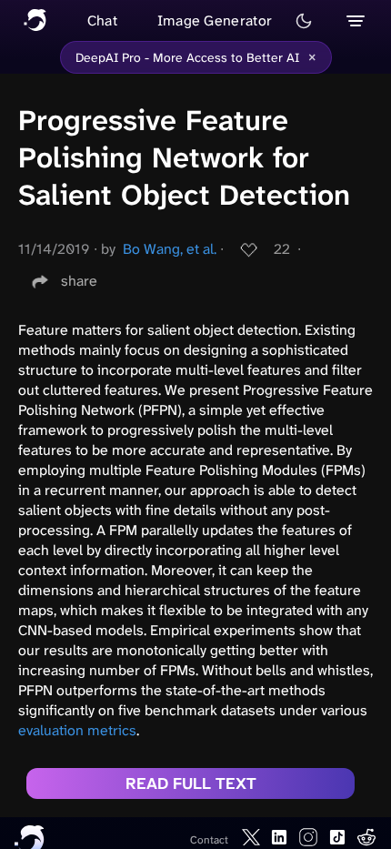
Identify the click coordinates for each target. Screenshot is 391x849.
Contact (209, 840)
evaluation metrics (77, 730)
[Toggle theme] (303, 20)
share (79, 280)
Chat (102, 20)
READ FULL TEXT (190, 783)
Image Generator (215, 20)
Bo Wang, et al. (169, 248)
